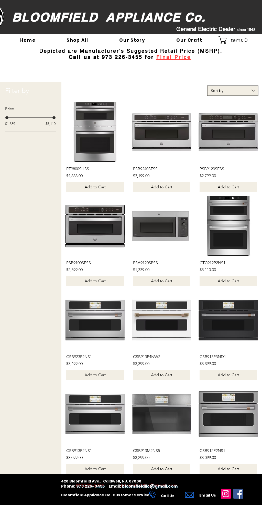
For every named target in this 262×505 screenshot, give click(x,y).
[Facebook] (238, 494)
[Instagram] (226, 494)
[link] (235, 40)
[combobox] (232, 90)
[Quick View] (95, 132)
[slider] (7, 118)
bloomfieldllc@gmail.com (150, 486)
